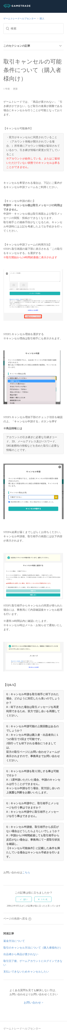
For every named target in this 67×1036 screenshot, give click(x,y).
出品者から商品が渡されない (20, 954)
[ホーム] (16, 6)
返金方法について (14, 941)
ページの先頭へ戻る (15, 918)
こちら (26, 872)
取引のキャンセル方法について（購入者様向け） (32, 947)
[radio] (24, 899)
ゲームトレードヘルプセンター (19, 18)
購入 (42, 18)
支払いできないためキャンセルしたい (26, 971)
